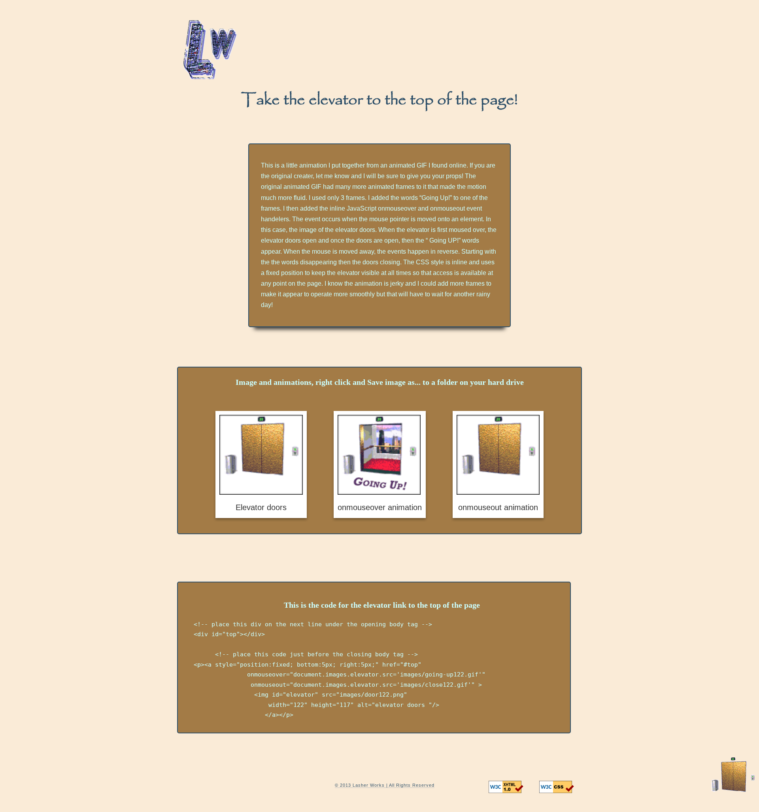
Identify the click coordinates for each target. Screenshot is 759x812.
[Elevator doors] (261, 464)
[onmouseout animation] (498, 464)
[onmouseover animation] (380, 464)
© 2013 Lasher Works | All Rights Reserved (384, 785)
